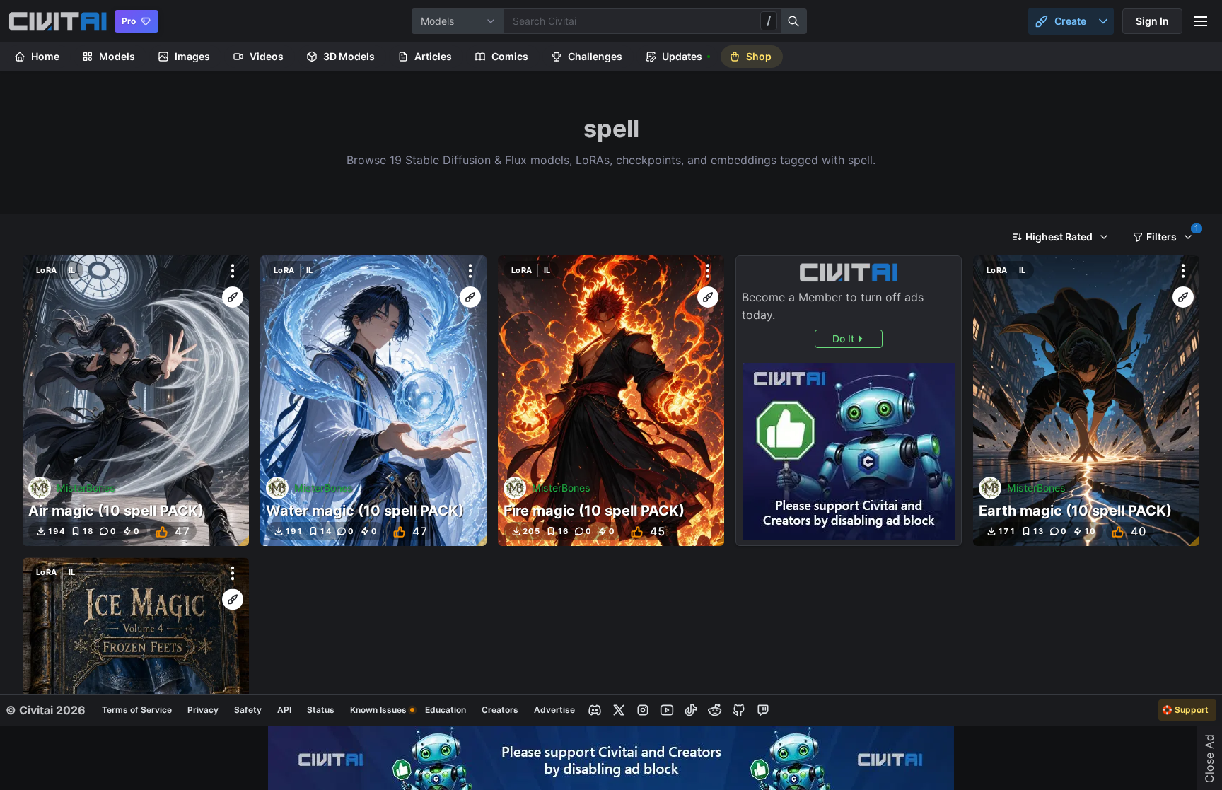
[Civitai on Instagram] (643, 710)
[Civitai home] (57, 21)
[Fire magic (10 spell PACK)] (611, 400)
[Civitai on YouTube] (667, 710)
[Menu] (1201, 21)
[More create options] (1103, 21)
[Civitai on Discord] (595, 710)
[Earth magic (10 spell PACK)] (1086, 400)
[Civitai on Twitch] (763, 710)
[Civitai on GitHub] (739, 710)
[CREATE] (232, 297)
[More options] (233, 271)
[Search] (794, 21)
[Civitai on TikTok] (691, 710)
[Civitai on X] (619, 710)
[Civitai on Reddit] (715, 710)
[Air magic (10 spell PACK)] (136, 400)
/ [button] (769, 20)
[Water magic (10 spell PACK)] (373, 400)
